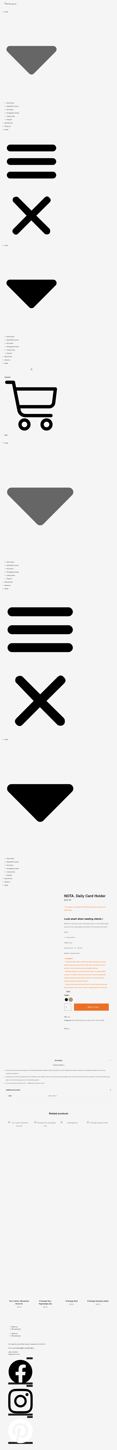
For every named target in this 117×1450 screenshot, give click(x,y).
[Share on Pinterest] (84, 1028)
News (6, 130)
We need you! (16, 1329)
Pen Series (10, 110)
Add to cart (93, 1007)
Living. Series (11, 116)
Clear (68, 991)
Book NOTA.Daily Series (79, 1020)
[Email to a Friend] (87, 1028)
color (66, 995)
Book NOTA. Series (13, 106)
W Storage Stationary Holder (98, 1301)
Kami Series (10, 103)
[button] (31, 188)
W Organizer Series (13, 113)
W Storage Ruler (72, 1301)
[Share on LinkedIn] (76, 1028)
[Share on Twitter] (73, 1028)
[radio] (66, 999)
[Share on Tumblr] (79, 1028)
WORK (102, 1020)
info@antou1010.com (14, 1354)
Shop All (9, 120)
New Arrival (9, 123)
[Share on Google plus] (82, 1028)
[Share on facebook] (71, 1028)
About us (8, 126)
